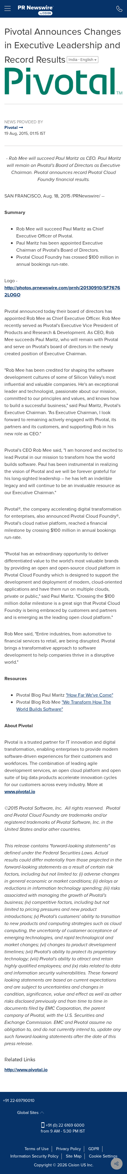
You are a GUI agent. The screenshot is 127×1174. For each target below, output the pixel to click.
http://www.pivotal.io (26, 1069)
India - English (81, 59)
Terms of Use (37, 1149)
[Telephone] (119, 9)
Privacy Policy (68, 1149)
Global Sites (28, 1113)
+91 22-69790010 (19, 1100)
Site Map (74, 1156)
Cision (73, 1165)
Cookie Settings (103, 1156)
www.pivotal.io (19, 791)
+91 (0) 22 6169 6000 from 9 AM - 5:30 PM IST (63, 1128)
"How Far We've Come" (89, 695)
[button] (63, 81)
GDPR (93, 1149)
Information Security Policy (34, 1156)
